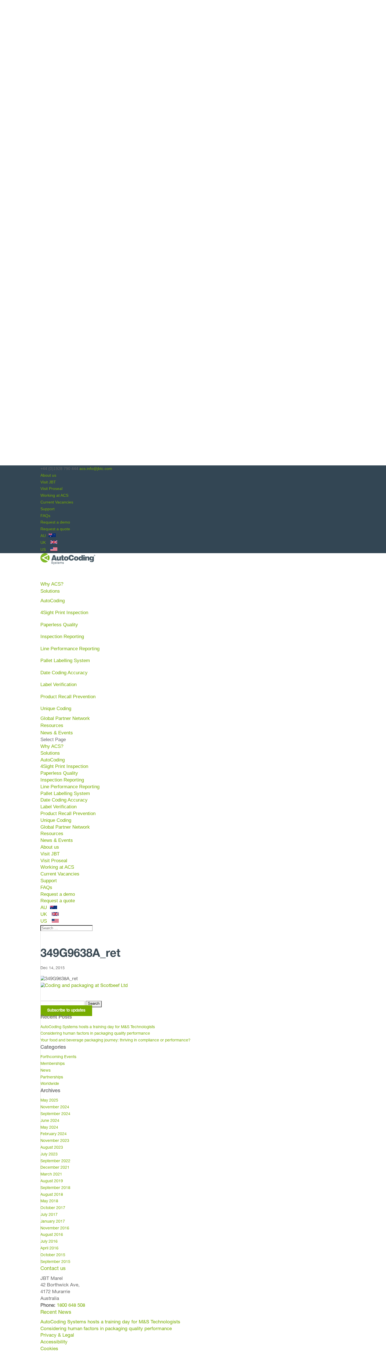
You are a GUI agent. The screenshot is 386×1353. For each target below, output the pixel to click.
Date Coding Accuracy (64, 672)
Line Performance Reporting (69, 648)
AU (43, 535)
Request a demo (55, 522)
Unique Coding (55, 708)
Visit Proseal (51, 488)
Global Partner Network (65, 718)
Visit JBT (48, 482)
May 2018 (49, 1201)
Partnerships (51, 1078)
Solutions (50, 753)
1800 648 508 (70, 1305)
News (45, 1071)
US (43, 549)
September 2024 (55, 1114)
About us (48, 475)
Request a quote (55, 529)
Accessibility (54, 1342)
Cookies (49, 1349)
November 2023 (54, 1141)
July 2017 (49, 1215)
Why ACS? (51, 746)
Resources (51, 833)
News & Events (56, 840)
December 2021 (55, 1168)
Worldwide (49, 1084)
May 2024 (49, 1128)
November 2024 (54, 1107)
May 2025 (49, 1101)
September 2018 (55, 1188)
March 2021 (51, 1175)
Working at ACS (54, 495)
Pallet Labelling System (65, 660)
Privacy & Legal (57, 1335)
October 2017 (52, 1208)
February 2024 (53, 1134)
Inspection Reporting (62, 636)
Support (47, 509)
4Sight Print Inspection (64, 612)
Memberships (52, 1064)
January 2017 (52, 1222)
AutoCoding (52, 600)
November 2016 (54, 1229)
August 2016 (51, 1235)
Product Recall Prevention (68, 696)
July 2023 (49, 1155)
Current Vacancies (56, 502)
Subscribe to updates (66, 1011)
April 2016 (49, 1249)
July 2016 (49, 1242)
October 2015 (52, 1255)
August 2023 (51, 1148)
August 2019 (51, 1181)
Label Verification (58, 684)
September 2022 (55, 1161)
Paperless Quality (59, 624)
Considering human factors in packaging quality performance (95, 1034)
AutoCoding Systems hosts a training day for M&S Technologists (97, 1027)
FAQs (45, 515)
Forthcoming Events (58, 1057)
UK (43, 542)
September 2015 (55, 1262)
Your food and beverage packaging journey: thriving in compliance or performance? (115, 1041)
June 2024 (49, 1121)
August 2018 (51, 1195)
